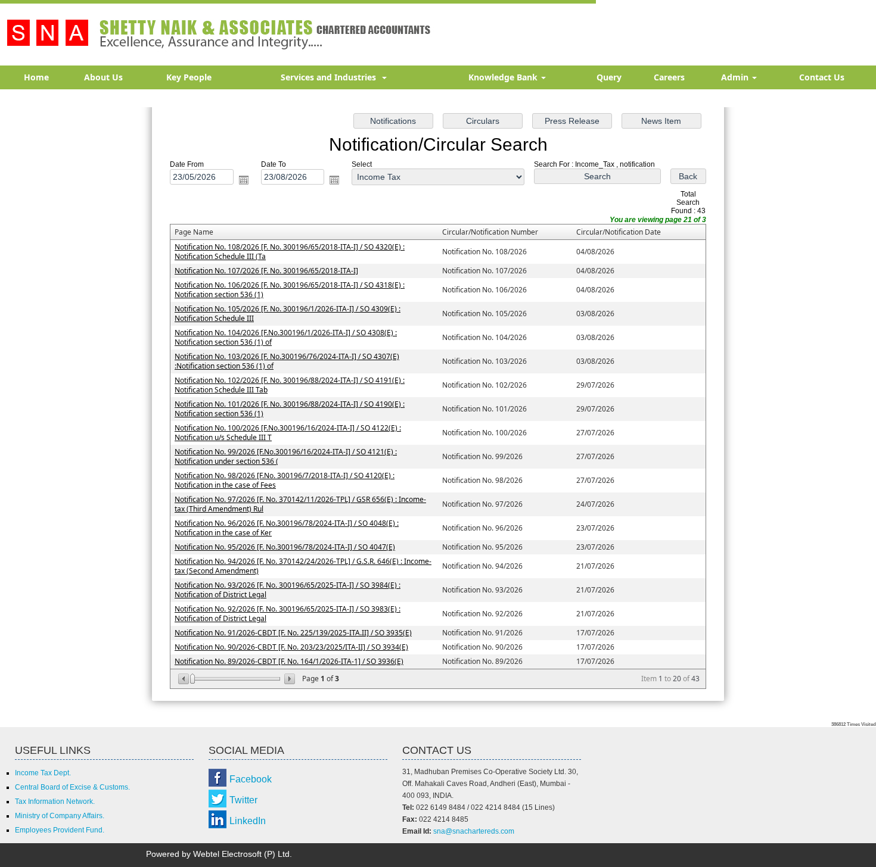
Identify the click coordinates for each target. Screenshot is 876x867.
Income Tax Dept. (43, 773)
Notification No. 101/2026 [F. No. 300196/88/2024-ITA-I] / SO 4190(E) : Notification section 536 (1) (290, 409)
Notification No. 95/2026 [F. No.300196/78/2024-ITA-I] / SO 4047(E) (285, 547)
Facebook (250, 779)
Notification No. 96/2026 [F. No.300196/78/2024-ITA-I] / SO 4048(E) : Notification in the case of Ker (287, 528)
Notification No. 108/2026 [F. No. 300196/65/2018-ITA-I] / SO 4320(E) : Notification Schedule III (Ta (290, 251)
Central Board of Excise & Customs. (72, 787)
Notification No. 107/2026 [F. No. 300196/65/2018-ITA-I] (266, 271)
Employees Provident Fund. (59, 830)
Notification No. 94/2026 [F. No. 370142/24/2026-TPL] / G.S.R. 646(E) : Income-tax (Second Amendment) (303, 566)
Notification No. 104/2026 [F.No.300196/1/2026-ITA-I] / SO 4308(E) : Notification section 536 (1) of (286, 337)
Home (36, 77)
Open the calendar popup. (243, 179)
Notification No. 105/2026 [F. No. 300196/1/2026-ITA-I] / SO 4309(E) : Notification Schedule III (287, 313)
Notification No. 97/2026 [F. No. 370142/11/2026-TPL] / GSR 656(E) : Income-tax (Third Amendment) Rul (300, 504)
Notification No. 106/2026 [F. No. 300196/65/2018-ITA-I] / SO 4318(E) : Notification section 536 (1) (290, 290)
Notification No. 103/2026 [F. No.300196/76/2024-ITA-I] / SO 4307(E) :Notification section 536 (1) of (287, 361)
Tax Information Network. (55, 801)
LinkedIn (247, 821)
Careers (669, 77)
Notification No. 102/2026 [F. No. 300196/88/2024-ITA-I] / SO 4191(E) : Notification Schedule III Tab (290, 385)
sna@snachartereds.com (473, 831)
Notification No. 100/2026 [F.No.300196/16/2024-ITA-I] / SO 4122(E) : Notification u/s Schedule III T (288, 432)
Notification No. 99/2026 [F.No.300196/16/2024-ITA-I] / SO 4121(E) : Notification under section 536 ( (286, 456)
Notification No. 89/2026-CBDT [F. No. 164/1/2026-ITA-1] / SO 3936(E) (289, 661)
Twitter (243, 800)
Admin (736, 77)
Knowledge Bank (504, 77)
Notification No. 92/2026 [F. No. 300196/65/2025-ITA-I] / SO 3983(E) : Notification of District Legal (287, 613)
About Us (103, 77)
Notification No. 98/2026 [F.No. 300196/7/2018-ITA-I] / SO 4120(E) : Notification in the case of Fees (284, 480)
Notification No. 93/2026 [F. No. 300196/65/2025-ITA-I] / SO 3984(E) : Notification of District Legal (287, 590)
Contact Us (821, 77)
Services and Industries (331, 77)
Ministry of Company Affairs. (59, 816)
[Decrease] (184, 678)
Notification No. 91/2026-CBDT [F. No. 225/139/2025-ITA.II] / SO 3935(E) (293, 633)
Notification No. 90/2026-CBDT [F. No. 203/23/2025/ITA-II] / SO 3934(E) (291, 647)
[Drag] (192, 678)
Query (609, 77)
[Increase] (288, 678)
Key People (189, 77)
